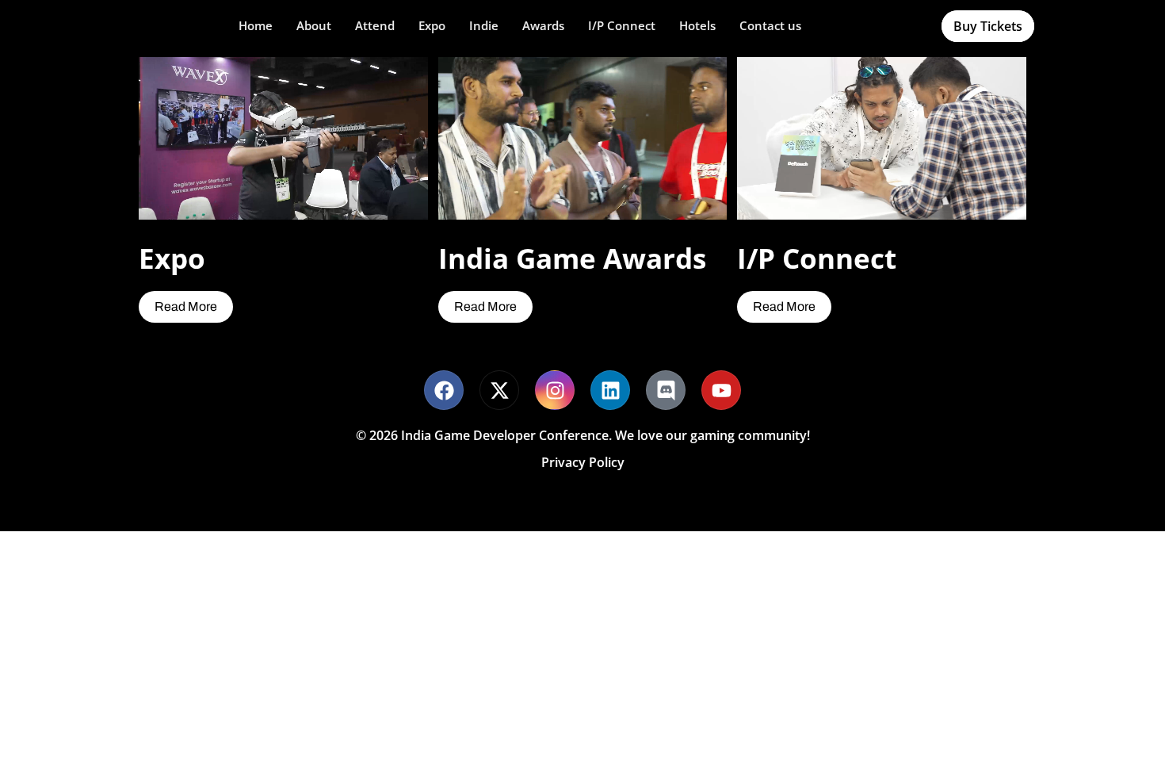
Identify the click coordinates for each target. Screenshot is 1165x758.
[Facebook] (444, 390)
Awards (543, 25)
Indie (483, 25)
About (313, 25)
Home (256, 25)
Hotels (697, 25)
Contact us (770, 25)
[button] (314, 26)
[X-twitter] (499, 390)
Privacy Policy (583, 462)
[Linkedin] (610, 390)
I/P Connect (621, 25)
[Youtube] (721, 390)
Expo (431, 25)
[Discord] (666, 390)
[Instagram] (555, 390)
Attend (375, 25)
